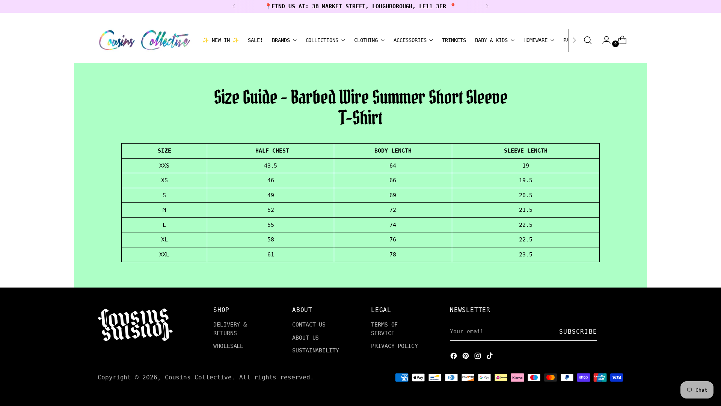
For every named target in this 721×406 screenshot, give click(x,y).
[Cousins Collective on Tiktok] (490, 357)
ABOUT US (305, 337)
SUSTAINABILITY (315, 350)
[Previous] (234, 6)
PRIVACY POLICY (394, 346)
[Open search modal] (587, 40)
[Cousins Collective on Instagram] (478, 357)
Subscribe (578, 331)
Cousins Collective (198, 377)
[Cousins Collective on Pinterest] (466, 357)
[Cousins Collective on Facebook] (454, 357)
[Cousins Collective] (145, 40)
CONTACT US (309, 324)
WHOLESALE (228, 346)
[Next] (487, 6)
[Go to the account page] (603, 40)
